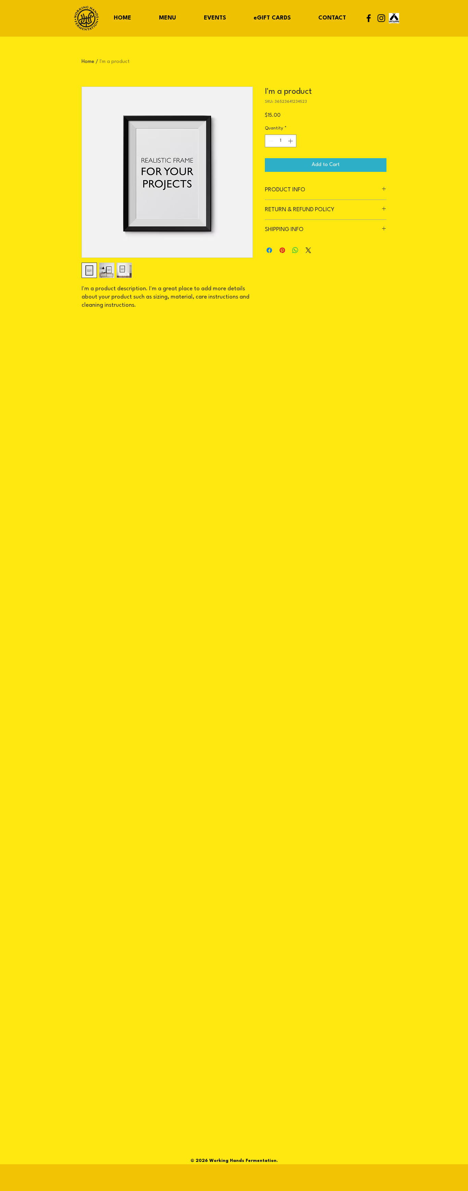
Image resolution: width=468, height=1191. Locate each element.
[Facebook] (369, 18)
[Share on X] (308, 250)
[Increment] (291, 141)
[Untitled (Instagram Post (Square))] (394, 18)
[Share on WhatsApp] (295, 250)
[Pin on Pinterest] (282, 250)
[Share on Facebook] (269, 250)
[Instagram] (381, 18)
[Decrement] (270, 141)
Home (88, 61)
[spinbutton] (280, 141)
